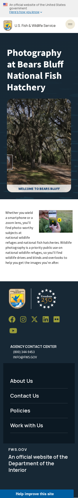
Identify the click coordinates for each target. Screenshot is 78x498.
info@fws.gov (25, 357)
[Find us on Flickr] (58, 319)
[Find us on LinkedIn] (47, 319)
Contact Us (24, 395)
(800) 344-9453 (24, 352)
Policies (20, 410)
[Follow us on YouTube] (14, 330)
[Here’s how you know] (39, 8)
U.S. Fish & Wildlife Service (35, 25)
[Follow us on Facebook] (13, 319)
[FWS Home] (7, 26)
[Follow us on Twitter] (36, 319)
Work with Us (26, 425)
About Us (21, 380)
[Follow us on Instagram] (24, 319)
